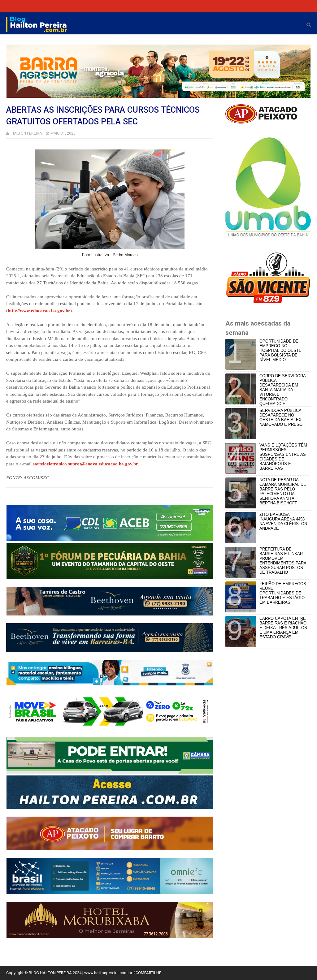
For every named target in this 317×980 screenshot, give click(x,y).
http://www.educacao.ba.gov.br (39, 310)
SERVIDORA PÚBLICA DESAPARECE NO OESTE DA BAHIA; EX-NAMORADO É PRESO (281, 417)
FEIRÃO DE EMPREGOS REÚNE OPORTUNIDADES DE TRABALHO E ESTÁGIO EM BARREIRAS (282, 593)
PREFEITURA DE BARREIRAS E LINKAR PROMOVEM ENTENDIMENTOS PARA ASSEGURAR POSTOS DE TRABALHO (282, 561)
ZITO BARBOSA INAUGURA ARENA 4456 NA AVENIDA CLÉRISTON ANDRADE (283, 521)
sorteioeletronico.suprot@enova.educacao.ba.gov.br (85, 463)
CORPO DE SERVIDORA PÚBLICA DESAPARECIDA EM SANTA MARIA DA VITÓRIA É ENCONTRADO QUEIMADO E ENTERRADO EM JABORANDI (266, 392)
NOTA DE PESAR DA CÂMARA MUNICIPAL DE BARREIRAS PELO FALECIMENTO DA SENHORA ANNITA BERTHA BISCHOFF (282, 491)
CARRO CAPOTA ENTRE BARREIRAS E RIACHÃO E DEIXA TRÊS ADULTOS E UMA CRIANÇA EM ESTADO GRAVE (283, 627)
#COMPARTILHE (147, 972)
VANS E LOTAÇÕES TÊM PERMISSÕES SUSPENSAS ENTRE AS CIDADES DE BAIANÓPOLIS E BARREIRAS (283, 457)
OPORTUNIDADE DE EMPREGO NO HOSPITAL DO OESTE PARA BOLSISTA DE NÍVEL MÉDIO (280, 350)
